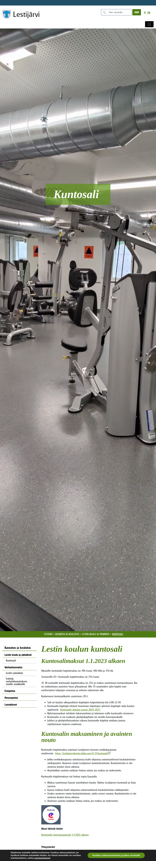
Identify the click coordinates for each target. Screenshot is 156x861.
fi (145, 12)
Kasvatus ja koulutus (67, 634)
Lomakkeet (11, 704)
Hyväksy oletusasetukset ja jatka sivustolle (116, 855)
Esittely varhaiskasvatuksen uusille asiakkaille (16, 681)
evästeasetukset (42, 858)
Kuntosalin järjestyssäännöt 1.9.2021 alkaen (65, 834)
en (149, 12)
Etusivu (48, 634)
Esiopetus (10, 690)
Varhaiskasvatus (13, 667)
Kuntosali (11, 660)
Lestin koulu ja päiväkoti (95, 634)
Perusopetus (11, 697)
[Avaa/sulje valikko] (149, 24)
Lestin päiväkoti (14, 673)
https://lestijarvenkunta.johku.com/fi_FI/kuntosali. (81, 753)
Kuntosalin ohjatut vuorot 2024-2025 (80, 709)
